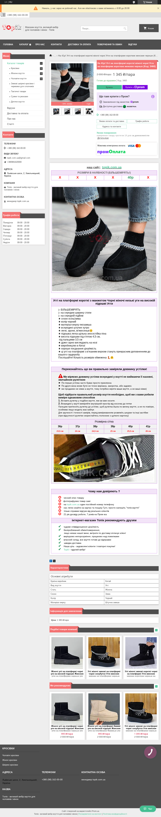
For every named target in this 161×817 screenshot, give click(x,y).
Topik (66, 549)
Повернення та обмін (109, 44)
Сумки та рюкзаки (19, 96)
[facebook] (51, 561)
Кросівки (15, 68)
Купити (109, 87)
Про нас (40, 44)
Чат (150, 809)
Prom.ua (95, 811)
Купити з (129, 87)
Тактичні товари (18, 91)
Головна (8, 44)
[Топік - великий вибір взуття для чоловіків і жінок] (11, 28)
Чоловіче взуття (18, 78)
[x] (54, 561)
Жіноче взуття (18, 73)
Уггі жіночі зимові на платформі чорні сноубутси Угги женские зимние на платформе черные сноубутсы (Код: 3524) (104, 674)
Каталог (23, 44)
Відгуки (132, 44)
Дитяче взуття (18, 101)
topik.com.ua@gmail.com (18, 158)
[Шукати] (125, 28)
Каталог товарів (15, 63)
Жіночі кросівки (9, 760)
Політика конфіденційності (115, 814)
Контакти (56, 44)
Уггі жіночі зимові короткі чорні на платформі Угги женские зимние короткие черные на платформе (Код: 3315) (141, 674)
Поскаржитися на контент (90, 814)
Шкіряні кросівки (10, 765)
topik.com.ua (73, 504)
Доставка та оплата (79, 44)
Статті (10, 124)
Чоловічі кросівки (10, 755)
